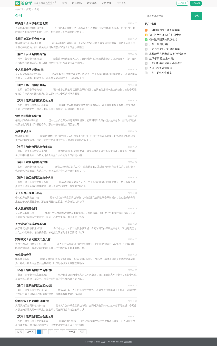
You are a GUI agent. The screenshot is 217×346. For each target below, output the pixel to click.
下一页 (71, 331)
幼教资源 (106, 3)
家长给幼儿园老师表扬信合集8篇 (167, 53)
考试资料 (91, 3)
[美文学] (23, 3)
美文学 (104, 342)
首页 (64, 3)
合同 (36, 9)
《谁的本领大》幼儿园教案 (164, 30)
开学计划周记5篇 (158, 44)
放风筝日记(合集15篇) (161, 58)
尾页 (82, 331)
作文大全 (121, 3)
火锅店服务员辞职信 (160, 68)
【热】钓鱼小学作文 (160, 72)
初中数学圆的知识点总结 (163, 39)
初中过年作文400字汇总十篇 (165, 34)
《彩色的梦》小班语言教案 (164, 49)
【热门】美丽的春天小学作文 (165, 63)
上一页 (30, 331)
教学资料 (77, 3)
